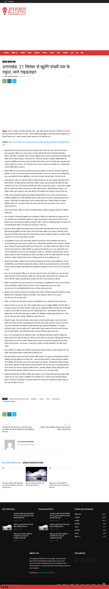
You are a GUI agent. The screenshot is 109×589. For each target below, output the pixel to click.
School (48, 399)
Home (4, 58)
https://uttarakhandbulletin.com (26, 444)
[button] (104, 53)
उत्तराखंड (6, 53)
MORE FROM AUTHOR (33, 462)
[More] (19, 81)
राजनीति (22, 53)
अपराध (29, 53)
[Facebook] (91, 1)
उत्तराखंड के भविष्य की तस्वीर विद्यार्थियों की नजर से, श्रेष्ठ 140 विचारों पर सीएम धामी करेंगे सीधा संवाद (12, 485)
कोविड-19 (14, 53)
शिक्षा (82, 53)
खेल (72, 53)
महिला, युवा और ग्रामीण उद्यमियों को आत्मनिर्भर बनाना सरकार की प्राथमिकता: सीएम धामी (59, 485)
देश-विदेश (36, 53)
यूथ (77, 53)
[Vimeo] (101, 1)
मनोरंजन (44, 53)
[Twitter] (98, 1)
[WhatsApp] (4, 81)
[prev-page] (3, 491)
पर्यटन (58, 53)
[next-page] (7, 491)
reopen (41, 399)
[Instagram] (94, 1)
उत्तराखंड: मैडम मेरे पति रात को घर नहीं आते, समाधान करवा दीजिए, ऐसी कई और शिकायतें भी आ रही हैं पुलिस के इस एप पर (18, 429)
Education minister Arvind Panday (19, 399)
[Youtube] (105, 1)
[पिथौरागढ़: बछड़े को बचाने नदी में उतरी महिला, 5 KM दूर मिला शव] (36, 474)
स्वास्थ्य (52, 53)
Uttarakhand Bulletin (11, 76)
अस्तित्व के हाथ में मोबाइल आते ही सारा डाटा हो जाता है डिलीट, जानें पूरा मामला (55, 428)
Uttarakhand (56, 399)
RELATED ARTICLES (11, 462)
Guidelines (34, 399)
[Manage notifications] (104, 584)
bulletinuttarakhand (46, 572)
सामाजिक (65, 53)
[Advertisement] (68, 11)
